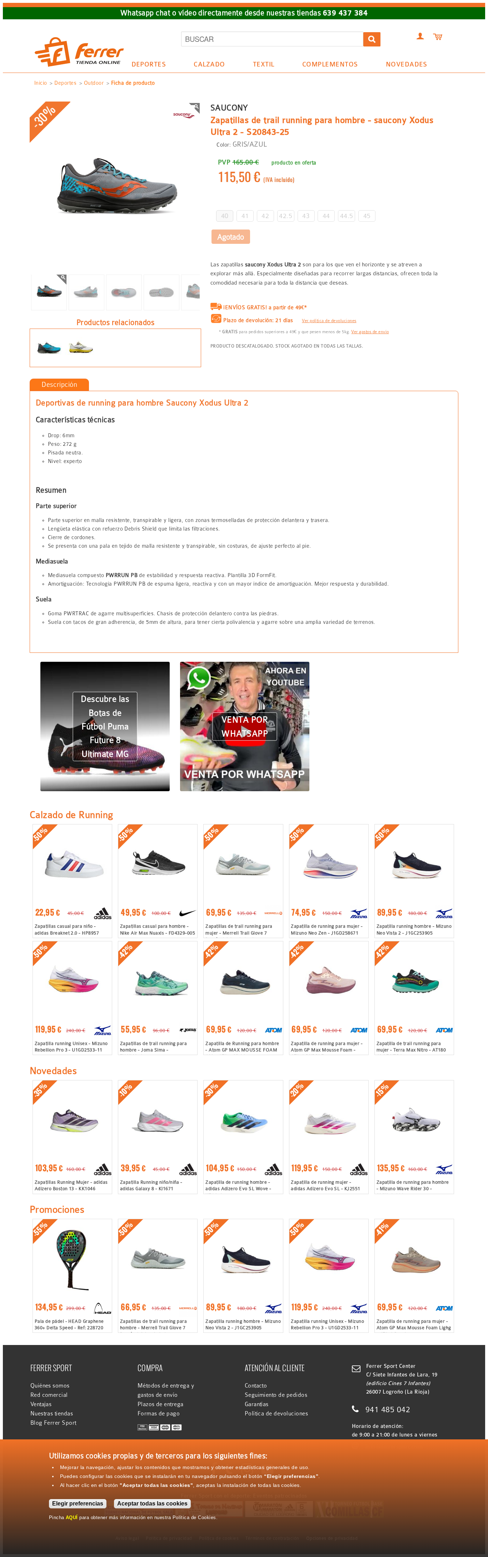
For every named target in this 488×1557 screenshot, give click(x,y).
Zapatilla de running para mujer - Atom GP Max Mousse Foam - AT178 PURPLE (327, 1050)
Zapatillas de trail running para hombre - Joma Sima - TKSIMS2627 (153, 1050)
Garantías (257, 1404)
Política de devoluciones (276, 1413)
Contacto (256, 1386)
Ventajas (41, 1404)
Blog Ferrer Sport (53, 1423)
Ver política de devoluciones (329, 320)
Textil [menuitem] (260, 66)
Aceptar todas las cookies (152, 1504)
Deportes (65, 83)
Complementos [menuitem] (326, 66)
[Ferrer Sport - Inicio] (79, 29)
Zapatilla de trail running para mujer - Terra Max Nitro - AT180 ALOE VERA (411, 1050)
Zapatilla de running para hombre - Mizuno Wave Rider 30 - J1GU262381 (413, 1188)
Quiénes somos (50, 1386)
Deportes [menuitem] (145, 66)
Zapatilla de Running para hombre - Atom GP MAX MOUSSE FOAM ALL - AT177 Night (242, 1050)
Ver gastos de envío (370, 331)
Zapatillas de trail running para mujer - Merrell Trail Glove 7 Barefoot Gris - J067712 (238, 932)
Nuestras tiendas (51, 1413)
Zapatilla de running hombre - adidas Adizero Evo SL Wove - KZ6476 (238, 1188)
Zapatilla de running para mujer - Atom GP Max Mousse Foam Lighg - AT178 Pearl (414, 1328)
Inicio (40, 83)
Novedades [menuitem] (406, 64)
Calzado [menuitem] (206, 66)
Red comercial (49, 1395)
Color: (223, 145)
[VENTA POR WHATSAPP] (244, 666)
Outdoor (94, 83)
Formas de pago (159, 1413)
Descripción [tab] (59, 384)
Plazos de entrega (161, 1404)
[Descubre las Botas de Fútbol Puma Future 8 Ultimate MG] (105, 666)
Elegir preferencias (77, 1504)
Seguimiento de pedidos (276, 1395)
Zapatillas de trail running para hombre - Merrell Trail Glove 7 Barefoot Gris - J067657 (153, 1328)
